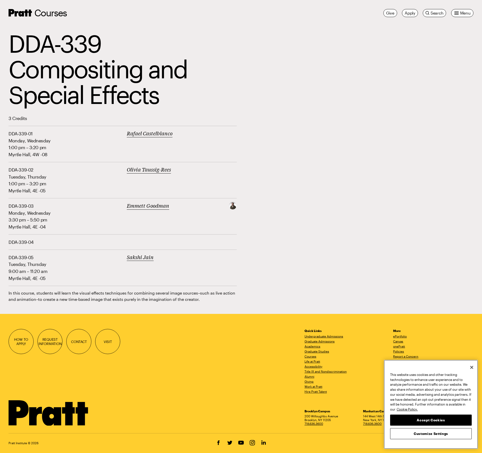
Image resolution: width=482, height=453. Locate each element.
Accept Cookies (431, 420)
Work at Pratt (313, 386)
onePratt (399, 346)
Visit (108, 341)
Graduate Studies (317, 351)
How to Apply (21, 341)
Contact (79, 341)
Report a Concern (405, 356)
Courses (50, 12)
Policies (398, 351)
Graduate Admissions (320, 341)
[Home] (49, 413)
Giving (309, 381)
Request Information (50, 341)
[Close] (471, 367)
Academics (312, 346)
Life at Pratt (312, 361)
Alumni (309, 376)
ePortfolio (400, 336)
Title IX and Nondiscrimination (326, 371)
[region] (431, 404)
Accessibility (313, 366)
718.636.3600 (314, 423)
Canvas (398, 341)
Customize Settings (431, 433)
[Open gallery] (232, 205)
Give (390, 13)
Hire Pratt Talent (316, 391)
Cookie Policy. (407, 409)
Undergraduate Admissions (324, 336)
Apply (410, 13)
